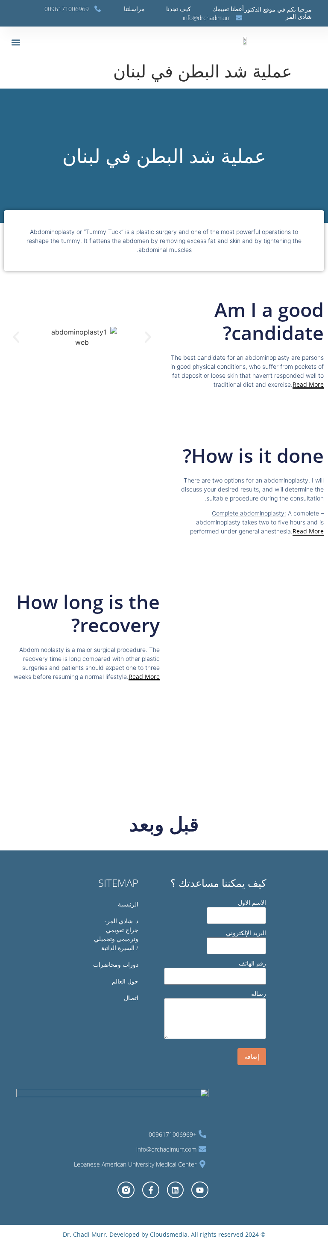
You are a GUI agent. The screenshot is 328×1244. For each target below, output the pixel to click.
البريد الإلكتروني (246, 933)
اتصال (131, 998)
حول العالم (125, 981)
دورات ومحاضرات (115, 964)
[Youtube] (199, 1190)
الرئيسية (128, 904)
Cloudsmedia (167, 1234)
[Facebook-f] (150, 1190)
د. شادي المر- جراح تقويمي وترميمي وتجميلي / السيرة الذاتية (116, 934)
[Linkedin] (175, 1190)
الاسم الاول (252, 902)
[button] (16, 42)
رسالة (258, 993)
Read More (308, 384)
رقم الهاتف (252, 963)
